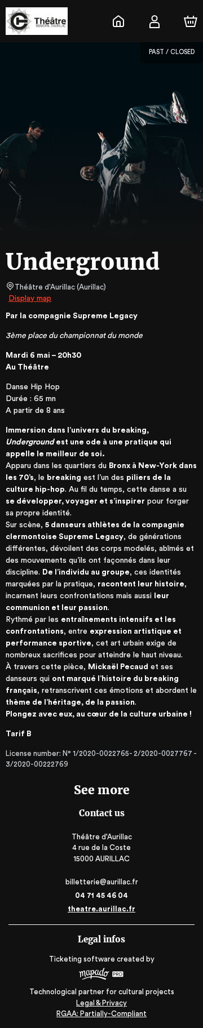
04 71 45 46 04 (101, 895)
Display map (29, 298)
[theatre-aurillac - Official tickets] (118, 21)
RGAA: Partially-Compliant (101, 1013)
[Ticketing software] (101, 975)
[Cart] (190, 21)
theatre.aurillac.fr (101, 909)
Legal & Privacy (101, 1003)
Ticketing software (82, 959)
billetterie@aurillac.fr (101, 881)
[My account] (154, 21)
